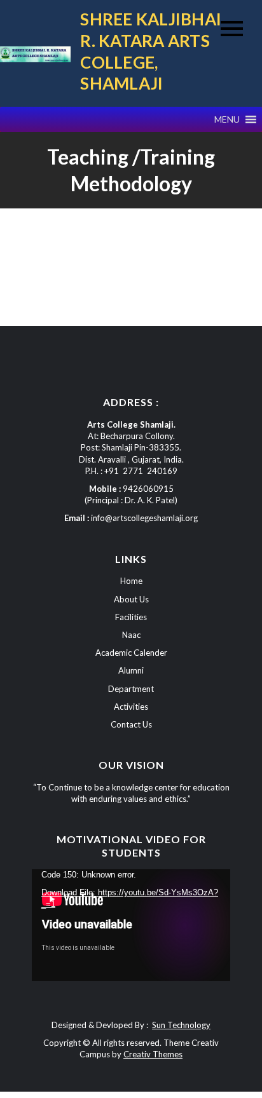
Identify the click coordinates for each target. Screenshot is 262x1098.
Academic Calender (131, 652)
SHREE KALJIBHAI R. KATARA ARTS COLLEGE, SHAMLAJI (150, 51)
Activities (131, 707)
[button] (227, 119)
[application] (131, 925)
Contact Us (131, 724)
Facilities (131, 617)
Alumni (131, 670)
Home (131, 581)
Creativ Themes (153, 1054)
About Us (131, 599)
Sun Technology (181, 1025)
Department (131, 689)
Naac (131, 635)
